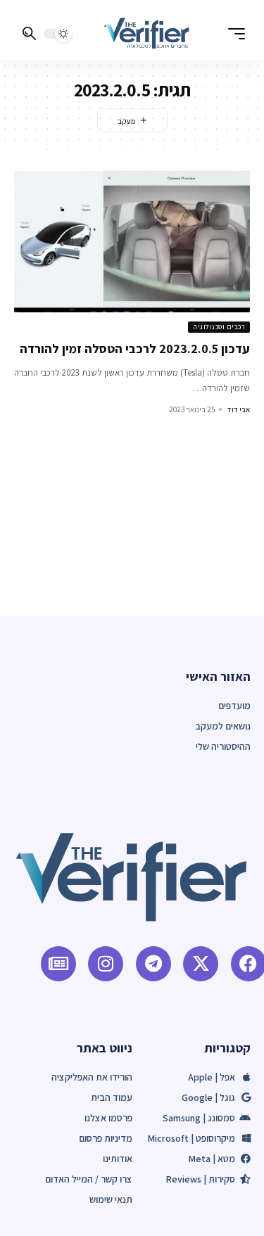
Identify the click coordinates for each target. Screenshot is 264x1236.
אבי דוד (238, 409)
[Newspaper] (58, 963)
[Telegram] (153, 963)
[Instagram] (105, 963)
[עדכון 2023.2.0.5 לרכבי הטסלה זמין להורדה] (132, 241)
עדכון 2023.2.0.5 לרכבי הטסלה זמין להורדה (135, 348)
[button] (233, 33)
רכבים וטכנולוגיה (219, 326)
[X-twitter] (200, 963)
